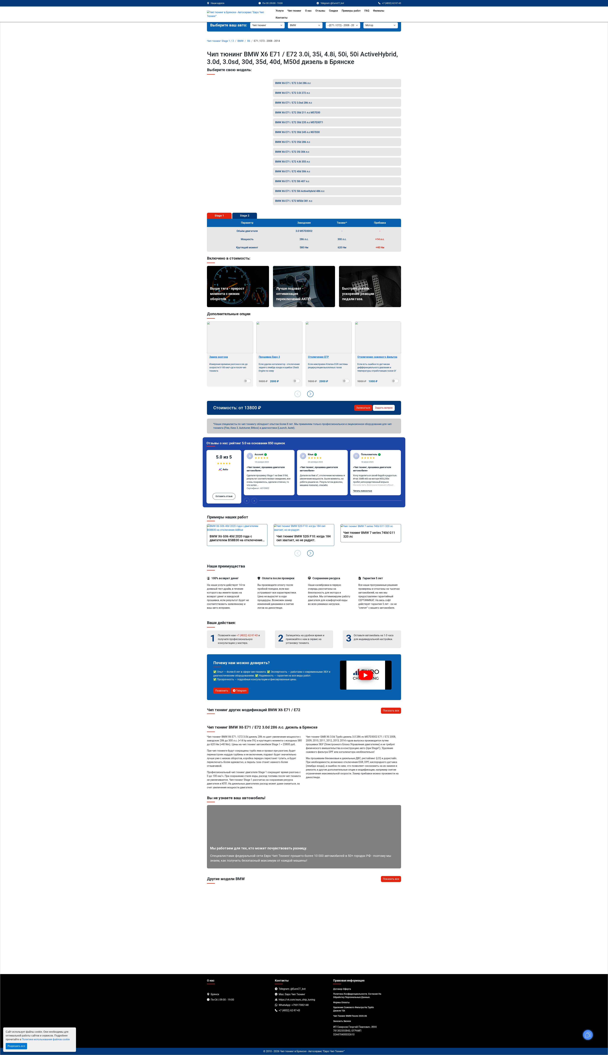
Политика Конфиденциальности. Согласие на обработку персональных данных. (357, 995)
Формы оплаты (341, 1002)
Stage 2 (244, 215)
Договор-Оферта (342, 989)
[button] (310, 394)
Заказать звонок (342, 1021)
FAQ (366, 10)
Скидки (333, 10)
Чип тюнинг (294, 10)
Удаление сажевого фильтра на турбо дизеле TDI (353, 1009)
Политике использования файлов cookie (46, 1039)
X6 (248, 40)
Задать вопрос (384, 407)
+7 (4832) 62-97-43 (247, 635)
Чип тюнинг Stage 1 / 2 (220, 40)
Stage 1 (219, 215)
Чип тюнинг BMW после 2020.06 (350, 1016)
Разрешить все (16, 1046)
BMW (241, 40)
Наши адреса (217, 3)
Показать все (391, 710)
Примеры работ (351, 10)
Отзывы (320, 10)
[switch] (247, 381)
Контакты (282, 17)
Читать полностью (362, 491)
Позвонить (221, 690)
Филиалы (378, 10)
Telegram (241, 690)
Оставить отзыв (223, 496)
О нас (308, 10)
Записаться (363, 407)
